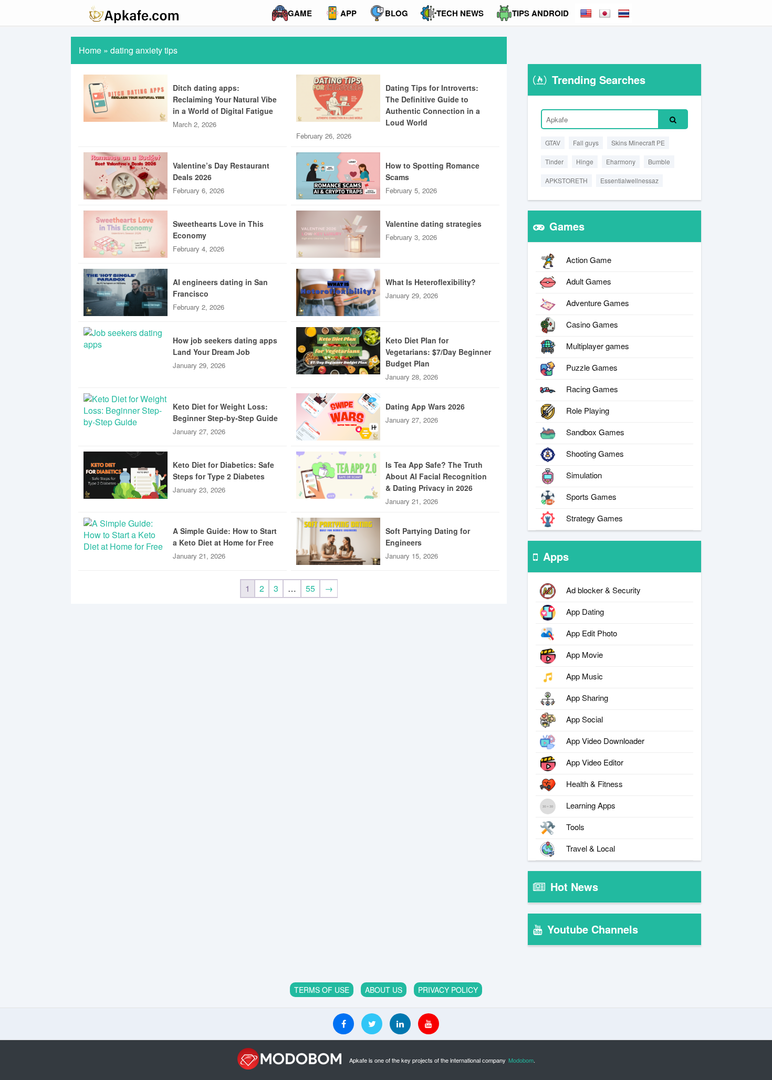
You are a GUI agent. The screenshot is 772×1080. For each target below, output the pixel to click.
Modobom (521, 1060)
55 (310, 588)
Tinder (554, 161)
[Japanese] (605, 13)
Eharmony (620, 161)
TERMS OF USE (321, 989)
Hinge (584, 161)
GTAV (552, 142)
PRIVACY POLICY (448, 989)
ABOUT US (383, 989)
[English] (586, 13)
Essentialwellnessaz (629, 180)
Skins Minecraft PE (638, 142)
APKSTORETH (566, 180)
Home (90, 50)
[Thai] (624, 13)
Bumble (659, 161)
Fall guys (586, 142)
